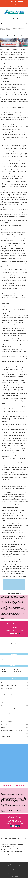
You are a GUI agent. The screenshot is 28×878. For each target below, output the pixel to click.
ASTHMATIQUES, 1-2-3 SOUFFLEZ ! (14, 685)
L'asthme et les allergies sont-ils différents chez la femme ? (14, 708)
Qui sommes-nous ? (4, 2)
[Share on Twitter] (14, 643)
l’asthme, (8, 848)
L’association (6, 1)
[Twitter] (11, 4)
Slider (14, 733)
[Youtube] (17, 4)
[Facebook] (8, 865)
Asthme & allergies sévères (14, 688)
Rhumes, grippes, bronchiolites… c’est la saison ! (14, 730)
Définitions (14, 702)
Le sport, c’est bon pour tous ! (14, 713)
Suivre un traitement (14, 736)
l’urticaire (13, 848)
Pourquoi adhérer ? (14, 2)
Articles (14, 682)
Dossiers (7, 28)
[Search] (26, 24)
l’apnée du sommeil (21, 848)
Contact (22, 2)
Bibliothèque (21, 1)
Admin (26, 2)
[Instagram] (13, 18)
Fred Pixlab (19, 873)
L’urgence (14, 718)
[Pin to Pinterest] (15, 643)
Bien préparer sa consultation (14, 697)
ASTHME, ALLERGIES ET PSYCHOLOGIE (14, 691)
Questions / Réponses (14, 724)
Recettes (14, 727)
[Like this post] (11, 643)
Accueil (1, 28)
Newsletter (13, 1)
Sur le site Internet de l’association (8, 843)
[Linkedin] (15, 4)
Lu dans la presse (14, 716)
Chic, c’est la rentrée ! (14, 700)
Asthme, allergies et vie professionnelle (14, 694)
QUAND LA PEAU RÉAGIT (14, 721)
